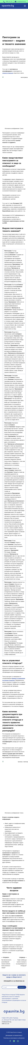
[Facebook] (10, 1041)
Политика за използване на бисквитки (14, 1038)
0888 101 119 (9, 1)
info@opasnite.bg (21, 1)
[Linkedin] (14, 1041)
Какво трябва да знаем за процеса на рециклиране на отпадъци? (21, 961)
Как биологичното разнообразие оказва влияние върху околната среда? (6, 962)
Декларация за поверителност (14, 1035)
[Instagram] (18, 1041)
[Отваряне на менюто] (24, 6)
